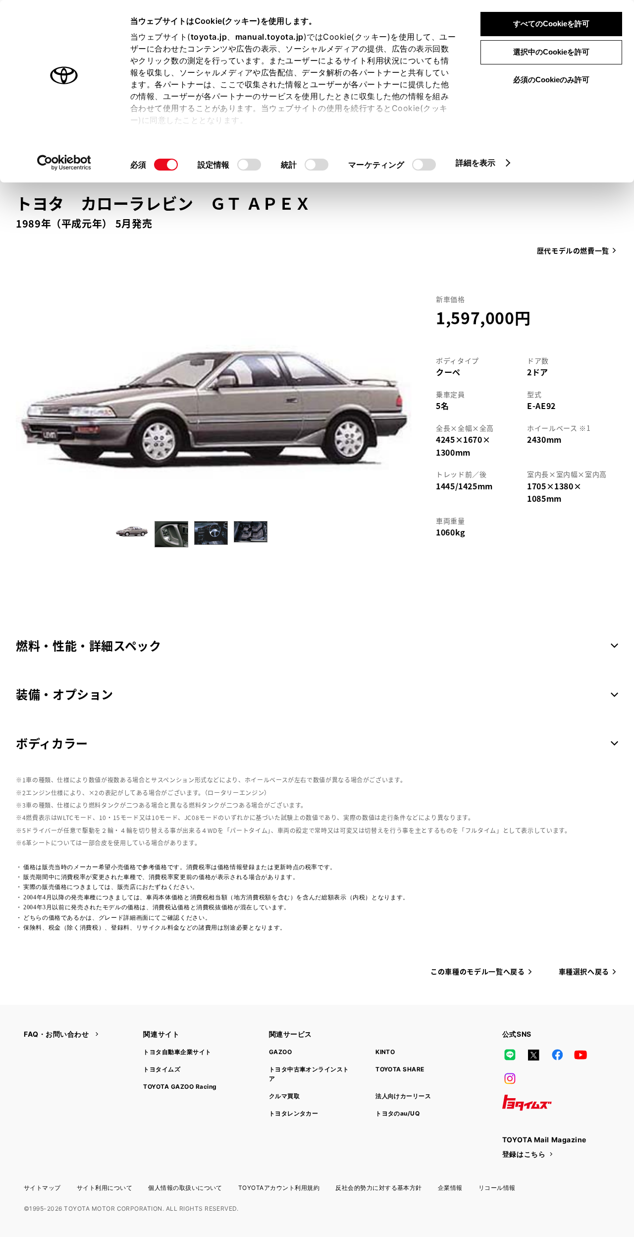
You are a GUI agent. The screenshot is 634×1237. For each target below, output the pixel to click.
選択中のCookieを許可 (551, 52)
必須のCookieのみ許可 (551, 79)
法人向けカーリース (403, 1096)
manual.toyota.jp (269, 37)
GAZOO (280, 1052)
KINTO (385, 1052)
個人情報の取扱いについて (185, 1187)
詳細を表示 (476, 163)
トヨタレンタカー (293, 1113)
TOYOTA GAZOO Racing (179, 1086)
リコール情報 (497, 1187)
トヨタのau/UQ (397, 1113)
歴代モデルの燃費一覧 (573, 250)
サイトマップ (42, 1187)
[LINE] (510, 1055)
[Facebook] (557, 1055)
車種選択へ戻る (584, 971)
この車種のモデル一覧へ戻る (477, 971)
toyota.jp (209, 37)
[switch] (249, 165)
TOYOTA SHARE (399, 1069)
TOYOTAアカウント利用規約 (278, 1187)
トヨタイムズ (161, 1069)
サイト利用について (104, 1187)
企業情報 (450, 1187)
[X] (533, 1055)
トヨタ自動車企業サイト (177, 1052)
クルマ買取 (284, 1096)
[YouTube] (581, 1055)
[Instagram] (510, 1079)
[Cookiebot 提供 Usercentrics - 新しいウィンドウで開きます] (64, 163)
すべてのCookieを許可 (551, 23)
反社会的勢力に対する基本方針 (378, 1187)
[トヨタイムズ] (527, 1103)
